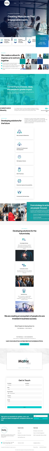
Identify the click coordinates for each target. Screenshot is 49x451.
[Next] (43, 20)
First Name (9, 383)
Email (8, 387)
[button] (21, 3)
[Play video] (24, 361)
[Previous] (5, 20)
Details (8, 399)
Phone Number (10, 391)
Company (9, 395)
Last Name (27, 383)
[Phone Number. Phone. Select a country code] (9, 393)
